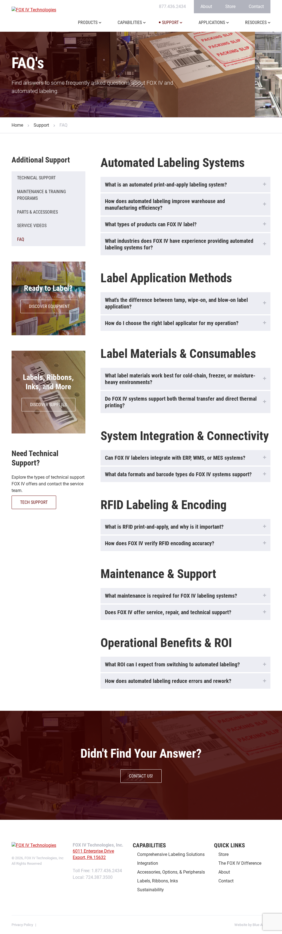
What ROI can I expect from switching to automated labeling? (172, 664)
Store (230, 6)
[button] (100, 26)
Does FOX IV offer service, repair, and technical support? (168, 612)
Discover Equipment (49, 306)
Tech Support (34, 502)
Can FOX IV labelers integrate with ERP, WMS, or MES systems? (175, 457)
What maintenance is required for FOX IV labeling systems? (171, 595)
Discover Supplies (48, 404)
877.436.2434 (172, 6)
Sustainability (150, 889)
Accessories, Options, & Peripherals (171, 872)
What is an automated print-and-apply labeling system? (166, 184)
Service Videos (32, 225)
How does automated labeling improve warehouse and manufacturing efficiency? (165, 204)
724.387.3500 (99, 877)
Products (87, 22)
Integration (147, 863)
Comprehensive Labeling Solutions (171, 854)
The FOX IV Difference (239, 863)
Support (170, 22)
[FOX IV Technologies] (34, 10)
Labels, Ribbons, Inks (157, 881)
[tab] (185, 184)
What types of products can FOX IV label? (151, 224)
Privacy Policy (22, 925)
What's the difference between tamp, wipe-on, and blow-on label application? (176, 303)
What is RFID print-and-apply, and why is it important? (164, 526)
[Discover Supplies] (48, 392)
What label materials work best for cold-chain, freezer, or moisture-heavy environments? (180, 378)
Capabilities (130, 22)
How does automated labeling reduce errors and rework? (168, 681)
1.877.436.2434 (106, 870)
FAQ (20, 239)
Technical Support (36, 177)
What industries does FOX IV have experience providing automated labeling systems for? (179, 244)
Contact (256, 6)
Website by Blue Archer (252, 925)
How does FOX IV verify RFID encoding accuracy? (159, 543)
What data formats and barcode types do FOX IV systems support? (178, 474)
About (206, 6)
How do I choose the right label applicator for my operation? (171, 323)
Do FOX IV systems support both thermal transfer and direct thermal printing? (181, 402)
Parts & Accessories (37, 212)
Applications (212, 22)
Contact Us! (141, 776)
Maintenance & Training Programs (41, 195)
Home (17, 125)
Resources (256, 22)
